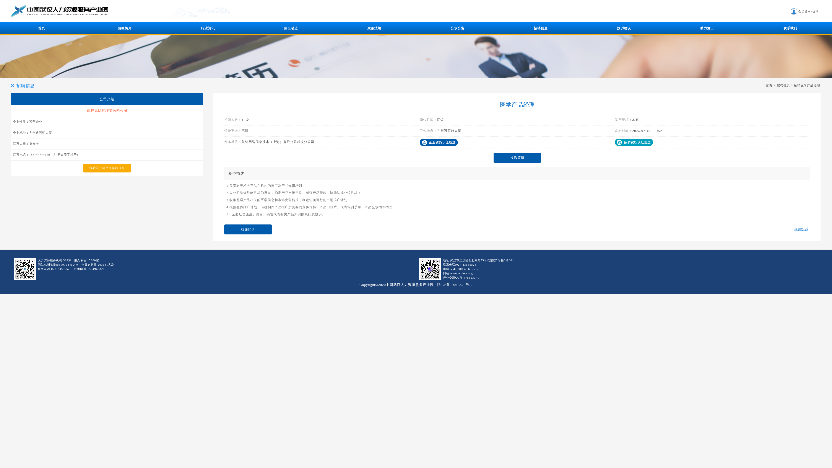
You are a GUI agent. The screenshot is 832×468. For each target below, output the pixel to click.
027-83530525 (61, 269)
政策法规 (374, 28)
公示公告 (458, 28)
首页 (41, 28)
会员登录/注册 (808, 11)
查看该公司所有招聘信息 (107, 168)
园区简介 (125, 28)
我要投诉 (801, 229)
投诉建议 (624, 28)
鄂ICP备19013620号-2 (455, 285)
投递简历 (517, 157)
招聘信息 (541, 28)
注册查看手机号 (65, 154)
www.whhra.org (461, 273)
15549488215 (96, 269)
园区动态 (291, 28)
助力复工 (707, 28)
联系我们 (790, 28)
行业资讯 (208, 28)
